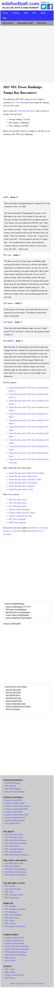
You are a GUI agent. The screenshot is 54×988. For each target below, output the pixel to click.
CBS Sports (8, 303)
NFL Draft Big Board (13, 695)
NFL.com (7, 255)
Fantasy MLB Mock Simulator (17, 946)
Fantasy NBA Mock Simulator (17, 949)
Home (5, 13)
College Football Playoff (14, 943)
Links (34, 984)
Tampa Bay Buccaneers (26, 111)
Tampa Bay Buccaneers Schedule (21, 486)
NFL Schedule (10, 906)
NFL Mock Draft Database (15, 840)
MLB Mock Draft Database (15, 872)
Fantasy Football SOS (13, 800)
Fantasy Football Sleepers (15, 820)
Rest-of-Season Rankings (15, 792)
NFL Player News (12, 918)
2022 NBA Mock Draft (18, 506)
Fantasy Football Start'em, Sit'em (22, 513)
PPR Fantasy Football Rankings (16, 609)
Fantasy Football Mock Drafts (15, 704)
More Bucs (42, 23)
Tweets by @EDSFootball (11, 623)
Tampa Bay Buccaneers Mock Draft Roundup (26, 473)
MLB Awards (10, 961)
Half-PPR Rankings (12, 789)
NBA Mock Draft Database (15, 869)
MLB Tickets (10, 978)
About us (13, 984)
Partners (41, 984)
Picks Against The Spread (15, 926)
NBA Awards (10, 958)
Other (43, 13)
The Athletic (8, 341)
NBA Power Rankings (17, 523)
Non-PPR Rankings (12, 783)
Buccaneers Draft (25, 23)
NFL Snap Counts (12, 898)
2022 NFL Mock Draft (17, 500)
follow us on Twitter (40, 528)
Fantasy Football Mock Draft (16, 809)
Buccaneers (8, 23)
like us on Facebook (14, 531)
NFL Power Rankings (19, 103)
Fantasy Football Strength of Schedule (18, 706)
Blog (5, 18)
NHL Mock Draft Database (15, 875)
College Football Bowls (14, 940)
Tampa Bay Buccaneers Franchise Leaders (25, 480)
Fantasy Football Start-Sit (15, 818)
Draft (26, 13)
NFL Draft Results (12, 846)
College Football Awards (14, 938)
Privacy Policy (24, 984)
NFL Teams (9, 921)
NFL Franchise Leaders (14, 895)
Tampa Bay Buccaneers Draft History (23, 483)
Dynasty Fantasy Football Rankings (17, 615)
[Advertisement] (27, 53)
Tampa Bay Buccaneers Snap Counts (23, 476)
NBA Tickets (10, 972)
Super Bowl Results (12, 889)
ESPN (5, 197)
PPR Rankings (10, 786)
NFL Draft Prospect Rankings (16, 855)
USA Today (8, 322)
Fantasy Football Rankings (19, 510)
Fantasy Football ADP (13, 812)
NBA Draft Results (12, 866)
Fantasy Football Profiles (14, 701)
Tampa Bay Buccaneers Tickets (21, 489)
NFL (34, 13)
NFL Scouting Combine (14, 849)
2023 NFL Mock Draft (17, 503)
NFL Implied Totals (12, 823)
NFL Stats (9, 892)
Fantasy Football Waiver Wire (20, 516)
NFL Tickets (10, 969)
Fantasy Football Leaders (15, 803)
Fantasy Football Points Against (17, 806)
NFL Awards (10, 886)
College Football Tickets (14, 975)
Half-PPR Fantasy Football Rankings (18, 612)
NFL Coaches (10, 923)
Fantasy (15, 13)
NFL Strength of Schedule (15, 909)
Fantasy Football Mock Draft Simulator (19, 618)
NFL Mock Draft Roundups (16, 843)
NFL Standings (11, 912)
